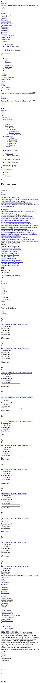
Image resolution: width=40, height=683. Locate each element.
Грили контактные (23, 216)
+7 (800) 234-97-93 (7, 35)
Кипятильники (6, 211)
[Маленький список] (1, 269)
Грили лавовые (13, 218)
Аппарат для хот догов (17, 230)
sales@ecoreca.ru (7, 53)
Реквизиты (4, 589)
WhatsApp (8, 62)
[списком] (3, 267)
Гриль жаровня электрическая (18, 225)
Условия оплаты (6, 598)
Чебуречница (15, 229)
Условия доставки (7, 600)
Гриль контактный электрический (22, 234)
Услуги (3, 581)
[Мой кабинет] (2, 106)
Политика (4, 605)
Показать (4, 313)
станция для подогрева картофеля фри (17, 231)
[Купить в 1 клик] (2, 319)
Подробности (5, 334)
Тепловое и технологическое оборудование (15, 199)
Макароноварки (12, 220)
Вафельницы (20, 215)
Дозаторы (21, 218)
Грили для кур (12, 216)
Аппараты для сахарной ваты (17, 241)
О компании (13, 140)
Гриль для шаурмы (24, 232)
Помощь (3, 607)
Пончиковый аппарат (18, 227)
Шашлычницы (8, 223)
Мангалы (21, 220)
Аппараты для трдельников (7, 214)
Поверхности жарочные (19, 222)
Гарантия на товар (7, 601)
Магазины (4, 596)
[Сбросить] (2, 312)
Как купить (12, 129)
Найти (3, 655)
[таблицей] (4, 267)
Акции (3, 579)
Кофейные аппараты (17, 203)
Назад (12, 127)
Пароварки (16, 223)
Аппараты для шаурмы (12, 243)
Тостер (12, 237)
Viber (6, 58)
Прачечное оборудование (18, 204)
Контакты (4, 591)
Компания (4, 584)
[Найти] (2, 11)
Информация (5, 593)
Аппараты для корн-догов (15, 239)
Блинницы (12, 215)
